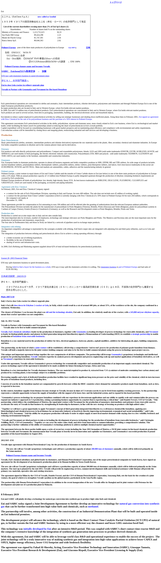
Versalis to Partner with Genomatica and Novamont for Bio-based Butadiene (34, 89)
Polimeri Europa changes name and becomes (27, 66)
